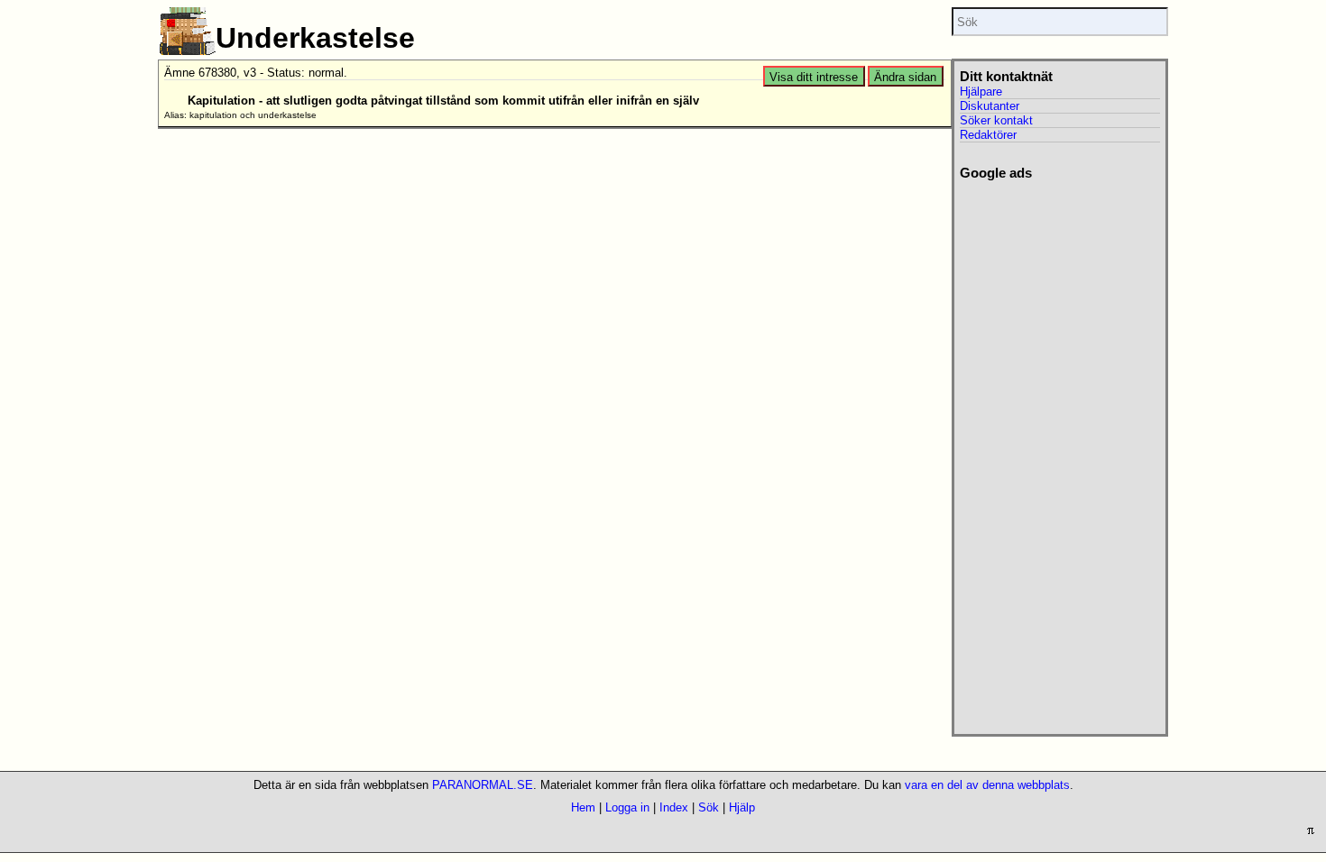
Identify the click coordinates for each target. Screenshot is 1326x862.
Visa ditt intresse (813, 77)
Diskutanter (989, 106)
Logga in (627, 807)
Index (673, 807)
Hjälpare (981, 91)
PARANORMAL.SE (482, 785)
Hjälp (742, 807)
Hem (583, 807)
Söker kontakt (996, 120)
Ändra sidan (905, 77)
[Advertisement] (1059, 451)
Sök (708, 807)
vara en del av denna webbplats (987, 785)
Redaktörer (988, 135)
